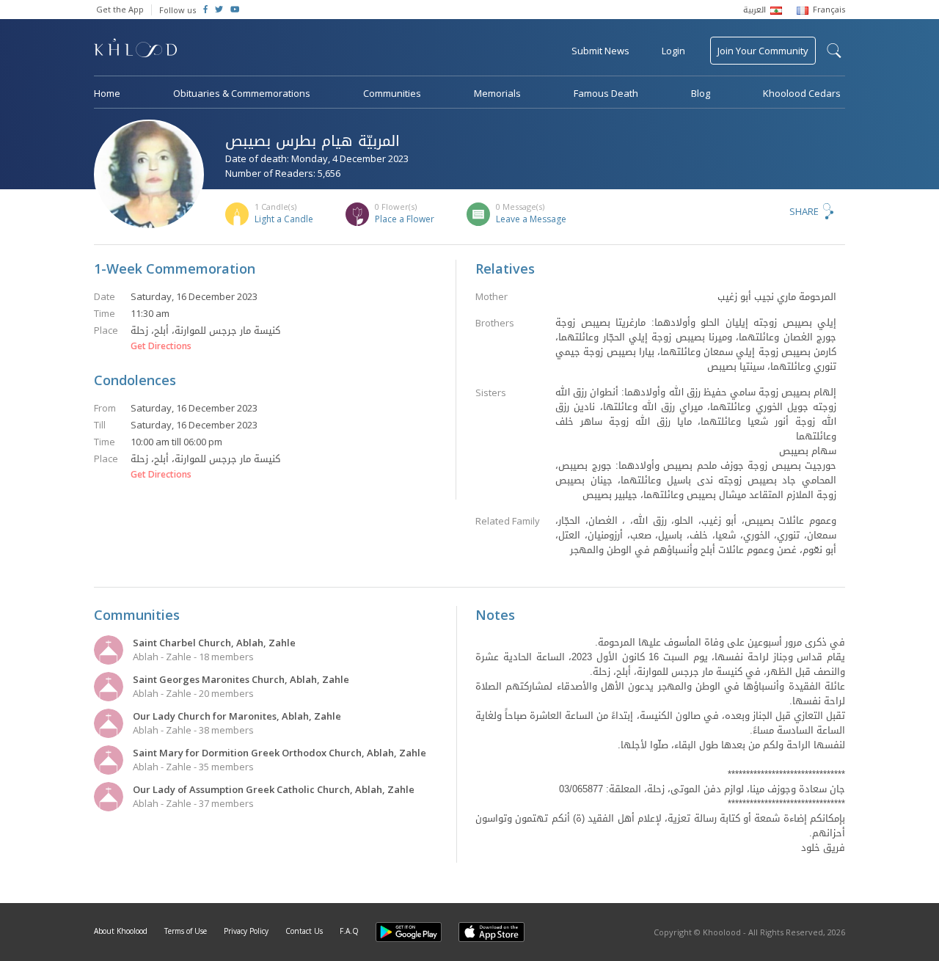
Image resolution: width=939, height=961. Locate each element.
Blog (700, 93)
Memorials (497, 93)
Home (107, 93)
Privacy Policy (246, 931)
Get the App (120, 9)
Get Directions (161, 346)
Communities (392, 93)
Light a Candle (284, 219)
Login (673, 50)
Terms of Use (185, 931)
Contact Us (304, 931)
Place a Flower (404, 219)
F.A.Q (349, 931)
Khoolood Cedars (802, 93)
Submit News (600, 50)
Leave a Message (531, 219)
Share (804, 211)
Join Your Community (762, 50)
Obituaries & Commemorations (241, 93)
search (834, 50)
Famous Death (606, 93)
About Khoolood (120, 931)
